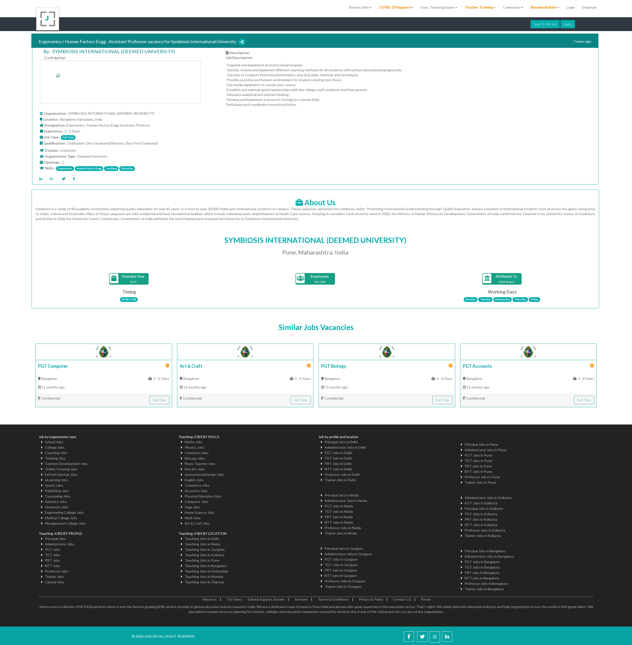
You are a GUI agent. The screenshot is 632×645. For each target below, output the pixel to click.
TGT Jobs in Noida (339, 511)
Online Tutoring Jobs (61, 469)
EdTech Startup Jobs (61, 474)
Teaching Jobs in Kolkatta (204, 555)
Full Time (159, 400)
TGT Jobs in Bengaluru (482, 567)
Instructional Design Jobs (204, 474)
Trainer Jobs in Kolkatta (483, 536)
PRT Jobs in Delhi (338, 463)
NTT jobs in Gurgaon (341, 575)
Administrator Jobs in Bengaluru (489, 556)
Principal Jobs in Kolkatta (484, 508)
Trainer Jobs (54, 576)
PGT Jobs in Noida (339, 506)
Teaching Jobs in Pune (202, 560)
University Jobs (57, 507)
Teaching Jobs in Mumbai (204, 576)
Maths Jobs (193, 442)
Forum (426, 599)
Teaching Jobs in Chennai (204, 582)
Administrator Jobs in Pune (485, 450)
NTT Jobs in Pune (478, 471)
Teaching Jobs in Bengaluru (206, 566)
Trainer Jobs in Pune (480, 482)
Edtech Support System (266, 599)
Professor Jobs (56, 571)
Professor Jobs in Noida (343, 528)
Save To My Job (545, 24)
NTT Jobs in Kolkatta (481, 525)
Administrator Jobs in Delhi (345, 447)
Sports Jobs (54, 485)
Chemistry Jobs (197, 453)
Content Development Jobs (66, 463)
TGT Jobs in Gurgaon (341, 565)
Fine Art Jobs (195, 469)
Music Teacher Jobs (200, 463)
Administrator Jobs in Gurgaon (348, 554)
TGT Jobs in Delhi (338, 458)
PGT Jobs (52, 549)
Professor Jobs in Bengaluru (486, 583)
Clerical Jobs (54, 582)
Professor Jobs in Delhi (342, 474)
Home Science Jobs (200, 512)
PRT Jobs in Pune (478, 466)
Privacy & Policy (371, 599)
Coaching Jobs (56, 453)
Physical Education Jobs (203, 496)
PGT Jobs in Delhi (338, 453)
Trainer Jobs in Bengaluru (484, 589)
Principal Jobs (55, 538)
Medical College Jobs (61, 518)
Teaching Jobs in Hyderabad (206, 571)
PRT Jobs (52, 560)
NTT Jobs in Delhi (338, 469)
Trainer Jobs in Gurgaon (343, 586)
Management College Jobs (65, 523)
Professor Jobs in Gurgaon (345, 581)
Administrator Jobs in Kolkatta (488, 498)
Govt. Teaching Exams (437, 7)
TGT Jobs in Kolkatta (481, 514)
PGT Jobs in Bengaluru (482, 562)
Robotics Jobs (56, 501)
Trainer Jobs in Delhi (340, 480)
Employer (589, 7)
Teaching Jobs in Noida (202, 544)
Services (301, 599)
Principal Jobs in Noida (342, 495)
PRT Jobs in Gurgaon (341, 570)
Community (512, 7)
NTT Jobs (52, 566)
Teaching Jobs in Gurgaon (205, 549)
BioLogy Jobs (195, 458)
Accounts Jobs (196, 491)
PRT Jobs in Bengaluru (482, 573)
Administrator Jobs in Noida (346, 500)
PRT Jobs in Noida (339, 517)
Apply (568, 24)
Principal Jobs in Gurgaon (344, 548)
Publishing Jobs (57, 491)
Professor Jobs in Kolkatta (485, 530)
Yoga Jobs (192, 507)
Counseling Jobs (57, 496)
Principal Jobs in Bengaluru (485, 551)
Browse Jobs (359, 7)
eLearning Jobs (56, 480)
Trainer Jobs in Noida (341, 533)
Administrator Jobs (59, 544)
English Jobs (194, 480)
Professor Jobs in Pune (482, 477)
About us (209, 599)
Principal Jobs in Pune (481, 444)
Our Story (234, 599)
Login (571, 7)
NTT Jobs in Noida (339, 522)
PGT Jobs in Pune (478, 455)
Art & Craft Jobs (197, 523)
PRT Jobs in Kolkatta (481, 519)
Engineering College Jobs (64, 512)
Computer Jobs (196, 501)
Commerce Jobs (197, 485)
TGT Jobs (52, 555)
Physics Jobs (194, 447)
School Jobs (54, 442)
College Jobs (55, 447)
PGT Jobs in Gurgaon (341, 559)
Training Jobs (55, 458)
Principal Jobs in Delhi (341, 442)
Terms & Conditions (333, 599)
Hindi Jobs (192, 518)
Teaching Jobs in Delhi (202, 538)
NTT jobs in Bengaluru (482, 578)
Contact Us (402, 599)
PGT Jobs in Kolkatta (481, 503)
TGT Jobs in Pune (478, 461)
